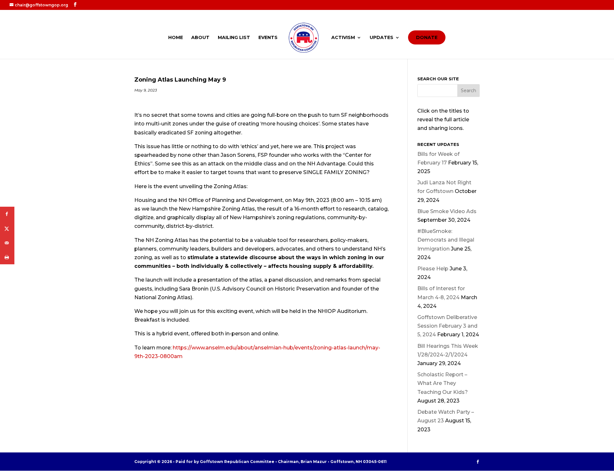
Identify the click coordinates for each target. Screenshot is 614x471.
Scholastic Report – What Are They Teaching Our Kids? (442, 383)
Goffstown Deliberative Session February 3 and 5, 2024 (447, 326)
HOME (175, 37)
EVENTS (268, 37)
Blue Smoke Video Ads (446, 211)
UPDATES (381, 37)
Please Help (432, 269)
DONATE (426, 37)
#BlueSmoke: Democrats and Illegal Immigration (445, 239)
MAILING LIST (234, 37)
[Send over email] (7, 243)
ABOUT (200, 37)
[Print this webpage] (7, 257)
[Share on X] (7, 228)
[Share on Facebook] (7, 214)
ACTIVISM (343, 37)
